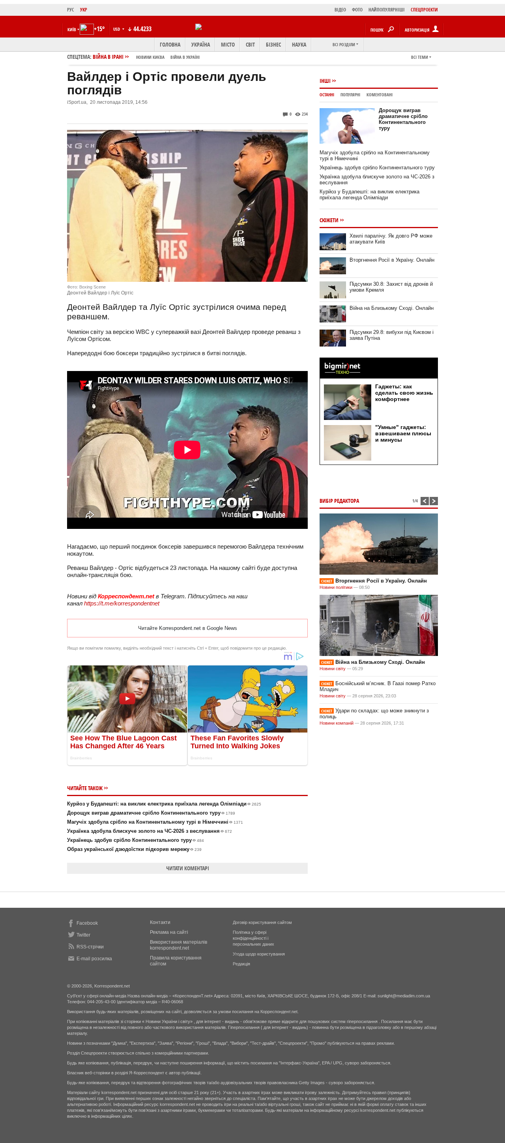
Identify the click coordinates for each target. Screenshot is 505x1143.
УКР (83, 9)
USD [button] (117, 29)
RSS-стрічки (90, 947)
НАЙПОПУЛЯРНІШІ (386, 9)
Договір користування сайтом (262, 922)
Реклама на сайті (169, 932)
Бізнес (273, 44)
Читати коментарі (187, 868)
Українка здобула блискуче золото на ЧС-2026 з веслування (149, 831)
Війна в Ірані (146, 56)
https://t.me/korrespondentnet (121, 603)
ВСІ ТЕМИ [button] (419, 57)
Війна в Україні (185, 57)
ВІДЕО (340, 9)
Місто (228, 44)
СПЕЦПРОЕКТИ (424, 9)
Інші (325, 80)
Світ (250, 44)
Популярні (350, 94)
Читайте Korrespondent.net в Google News (187, 628)
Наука (299, 44)
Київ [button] (71, 29)
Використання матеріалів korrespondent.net (178, 945)
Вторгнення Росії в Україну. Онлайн (392, 260)
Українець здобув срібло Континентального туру (135, 840)
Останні (327, 94)
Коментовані (380, 94)
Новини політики (337, 587)
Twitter (83, 935)
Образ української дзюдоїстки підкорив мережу (134, 849)
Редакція (241, 963)
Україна (200, 44)
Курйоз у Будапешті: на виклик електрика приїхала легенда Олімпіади (164, 804)
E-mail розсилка (94, 958)
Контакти (160, 922)
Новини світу (333, 668)
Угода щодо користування (259, 954)
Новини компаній (337, 723)
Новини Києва (150, 57)
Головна (170, 44)
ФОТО (357, 9)
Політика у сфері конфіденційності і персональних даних (253, 938)
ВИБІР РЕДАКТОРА (339, 500)
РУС (70, 9)
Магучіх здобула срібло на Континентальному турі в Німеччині (155, 822)
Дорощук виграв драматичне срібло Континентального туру (151, 813)
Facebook (87, 923)
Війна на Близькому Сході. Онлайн (392, 308)
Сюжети (329, 220)
